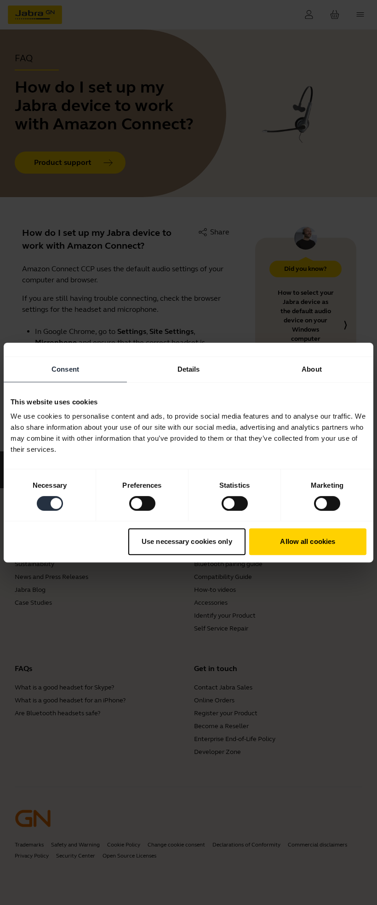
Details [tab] (188, 369)
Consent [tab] (65, 369)
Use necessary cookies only (187, 541)
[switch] (142, 503)
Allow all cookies (307, 541)
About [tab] (312, 369)
